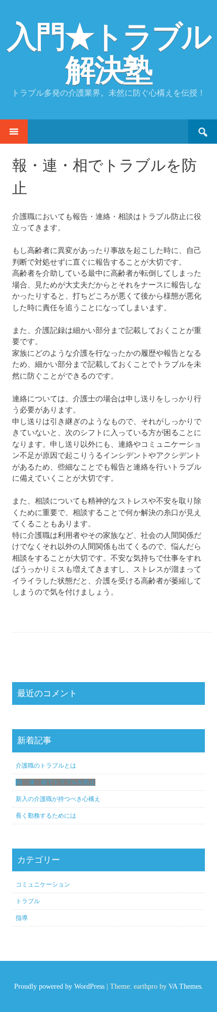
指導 (22, 917)
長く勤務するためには (46, 815)
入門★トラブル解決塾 (108, 53)
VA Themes (185, 986)
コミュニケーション (43, 884)
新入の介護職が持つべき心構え (58, 799)
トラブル (28, 901)
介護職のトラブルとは (46, 765)
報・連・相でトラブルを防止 (56, 782)
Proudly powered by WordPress (59, 986)
